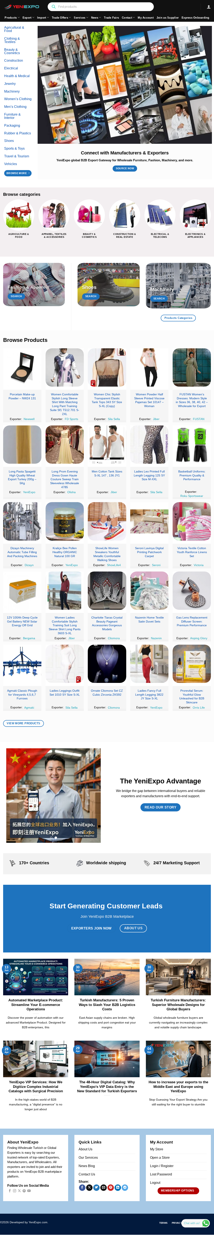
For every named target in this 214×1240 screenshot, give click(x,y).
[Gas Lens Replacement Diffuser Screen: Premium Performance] (192, 591)
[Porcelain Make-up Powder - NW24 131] (22, 367)
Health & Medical (17, 76)
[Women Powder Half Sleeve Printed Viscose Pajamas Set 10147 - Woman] (149, 367)
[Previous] (3, 222)
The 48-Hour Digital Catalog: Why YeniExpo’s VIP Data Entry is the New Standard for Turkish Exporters (107, 1086)
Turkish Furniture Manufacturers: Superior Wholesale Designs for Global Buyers (178, 1004)
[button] (209, 6)
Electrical (11, 68)
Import (41, 17)
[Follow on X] (19, 1191)
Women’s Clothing (18, 99)
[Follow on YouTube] (29, 1191)
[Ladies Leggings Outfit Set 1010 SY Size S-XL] (65, 664)
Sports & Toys (14, 148)
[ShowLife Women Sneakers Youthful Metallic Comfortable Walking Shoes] (107, 521)
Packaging (12, 125)
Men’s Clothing (15, 106)
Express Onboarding (195, 17)
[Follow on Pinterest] (24, 1191)
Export (27, 17)
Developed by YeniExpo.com (28, 1222)
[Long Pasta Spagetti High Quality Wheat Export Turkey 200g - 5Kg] (22, 444)
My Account (146, 17)
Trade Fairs (111, 17)
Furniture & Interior (12, 116)
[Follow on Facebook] (9, 1191)
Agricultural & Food (14, 29)
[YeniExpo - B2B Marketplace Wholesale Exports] (22, 7)
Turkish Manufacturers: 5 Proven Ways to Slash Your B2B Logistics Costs (107, 1004)
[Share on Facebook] (82, 1187)
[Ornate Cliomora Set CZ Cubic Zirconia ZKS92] (107, 664)
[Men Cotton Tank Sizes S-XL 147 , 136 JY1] (107, 444)
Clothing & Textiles (12, 40)
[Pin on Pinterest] (110, 1187)
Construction (13, 60)
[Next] (211, 222)
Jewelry (10, 83)
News (94, 17)
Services (79, 17)
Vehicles (10, 164)
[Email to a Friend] (103, 1187)
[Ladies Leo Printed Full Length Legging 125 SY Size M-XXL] (149, 444)
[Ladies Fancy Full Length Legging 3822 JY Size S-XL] (149, 664)
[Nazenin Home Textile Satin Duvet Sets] (149, 591)
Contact (127, 17)
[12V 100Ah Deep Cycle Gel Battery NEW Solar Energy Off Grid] (22, 591)
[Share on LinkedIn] (118, 1187)
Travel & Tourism (16, 156)
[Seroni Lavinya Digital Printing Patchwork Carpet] (149, 521)
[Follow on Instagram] (14, 1191)
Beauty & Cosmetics (12, 51)
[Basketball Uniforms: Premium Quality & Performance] (192, 444)
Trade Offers (60, 17)
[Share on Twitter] (96, 1187)
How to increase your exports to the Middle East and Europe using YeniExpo (178, 1086)
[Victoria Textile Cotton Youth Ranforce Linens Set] (192, 521)
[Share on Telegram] (125, 1187)
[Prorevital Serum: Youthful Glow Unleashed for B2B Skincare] (192, 664)
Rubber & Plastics (17, 133)
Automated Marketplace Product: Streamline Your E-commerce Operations (35, 1004)
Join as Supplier (168, 17)
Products (11, 17)
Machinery (12, 91)
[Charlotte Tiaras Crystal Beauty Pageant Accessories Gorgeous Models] (107, 591)
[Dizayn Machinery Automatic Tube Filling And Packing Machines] (22, 521)
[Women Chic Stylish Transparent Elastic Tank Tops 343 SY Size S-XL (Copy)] (107, 367)
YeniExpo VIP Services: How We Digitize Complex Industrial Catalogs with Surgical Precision (36, 1086)
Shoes (9, 141)
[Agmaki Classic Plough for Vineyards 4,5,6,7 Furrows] (22, 664)
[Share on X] (89, 1187)
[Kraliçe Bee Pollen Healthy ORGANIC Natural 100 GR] (65, 521)
